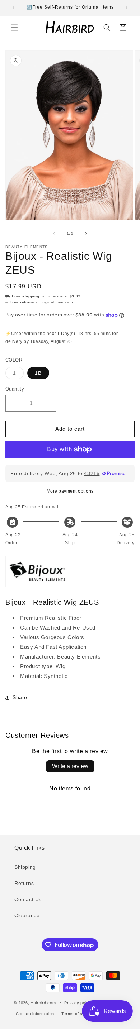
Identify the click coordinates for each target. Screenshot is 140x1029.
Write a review (70, 766)
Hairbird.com (43, 1002)
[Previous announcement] (13, 8)
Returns (24, 883)
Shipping (25, 867)
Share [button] (20, 697)
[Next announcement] (127, 8)
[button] (14, 27)
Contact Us (28, 899)
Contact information (35, 1013)
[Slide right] (86, 233)
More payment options (70, 491)
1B (38, 373)
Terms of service (78, 1013)
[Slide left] (54, 233)
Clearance (26, 915)
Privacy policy (78, 1003)
